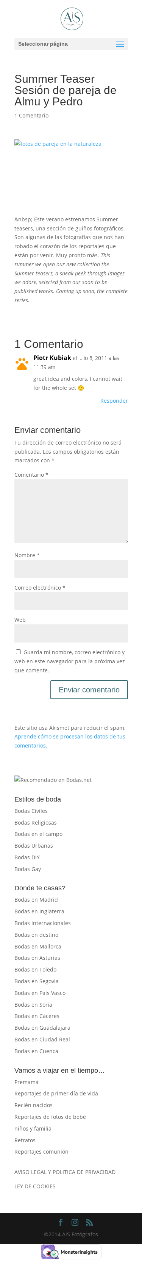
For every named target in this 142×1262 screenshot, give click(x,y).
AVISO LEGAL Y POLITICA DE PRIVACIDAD (64, 1171)
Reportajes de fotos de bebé (50, 1116)
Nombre (27, 555)
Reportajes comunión (41, 1151)
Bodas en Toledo (35, 969)
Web (20, 619)
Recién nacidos (33, 1105)
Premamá (26, 1082)
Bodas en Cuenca (36, 1051)
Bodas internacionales (42, 923)
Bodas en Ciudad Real (42, 1039)
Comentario (31, 474)
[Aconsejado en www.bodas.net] (53, 779)
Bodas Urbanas (33, 845)
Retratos (25, 1140)
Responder (114, 400)
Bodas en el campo (38, 833)
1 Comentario (31, 115)
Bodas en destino (36, 934)
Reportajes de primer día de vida (56, 1093)
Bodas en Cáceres (36, 1015)
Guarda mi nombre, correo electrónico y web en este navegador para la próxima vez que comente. (69, 661)
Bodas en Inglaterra (39, 911)
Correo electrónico (40, 587)
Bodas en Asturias (37, 957)
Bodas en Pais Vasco (40, 992)
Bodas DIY (27, 857)
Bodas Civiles (31, 810)
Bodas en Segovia (36, 981)
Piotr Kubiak (52, 358)
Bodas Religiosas (35, 822)
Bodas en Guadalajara (42, 1027)
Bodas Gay (27, 869)
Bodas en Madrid (36, 899)
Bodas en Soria (33, 1004)
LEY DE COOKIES (35, 1186)
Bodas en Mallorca (37, 946)
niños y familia (32, 1128)
